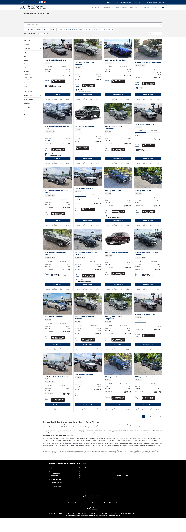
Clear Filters (50, 34)
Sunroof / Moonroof (85, 29)
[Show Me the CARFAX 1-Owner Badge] (47, 81)
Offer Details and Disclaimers (50, 235)
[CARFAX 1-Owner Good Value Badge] (137, 356)
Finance (118, 7)
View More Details (57, 94)
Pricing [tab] (50, 66)
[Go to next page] (160, 495)
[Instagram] (42, 2)
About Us (153, 7)
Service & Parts (145, 7)
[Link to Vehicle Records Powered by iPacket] (58, 81)
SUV (60, 29)
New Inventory (96, 7)
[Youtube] (45, 2)
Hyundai (41, 34)
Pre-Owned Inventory (107, 7)
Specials (124, 7)
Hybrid (96, 29)
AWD (53, 29)
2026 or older (29, 29)
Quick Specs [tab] (63, 66)
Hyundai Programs (133, 7)
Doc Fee (47, 71)
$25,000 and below (107, 29)
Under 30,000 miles (70, 29)
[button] (57, 63)
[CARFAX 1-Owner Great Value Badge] (77, 416)
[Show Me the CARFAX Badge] (107, 81)
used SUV (75, 522)
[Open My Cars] (162, 7)
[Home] (23, 7)
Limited (46, 29)
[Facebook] (40, 2)
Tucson (38, 29)
